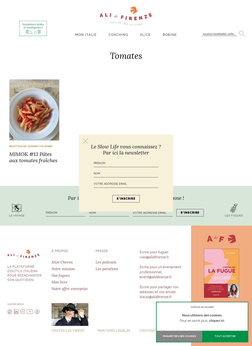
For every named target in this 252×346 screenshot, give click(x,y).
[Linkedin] (16, 311)
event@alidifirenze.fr (156, 277)
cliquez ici (216, 320)
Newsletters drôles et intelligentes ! (33, 26)
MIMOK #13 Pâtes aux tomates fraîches (33, 157)
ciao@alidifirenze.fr (154, 257)
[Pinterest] (9, 311)
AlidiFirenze (126, 16)
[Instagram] (22, 311)
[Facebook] (37, 311)
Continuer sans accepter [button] (202, 307)
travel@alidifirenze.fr (156, 297)
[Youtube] (30, 311)
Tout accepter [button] (225, 336)
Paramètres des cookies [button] (179, 336)
